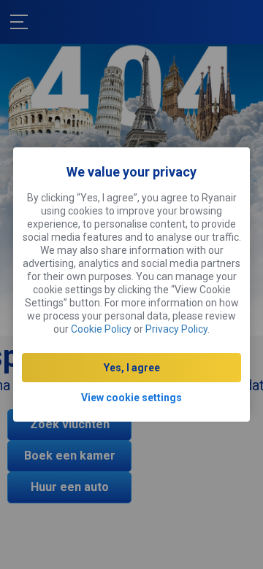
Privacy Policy (176, 329)
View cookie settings (131, 397)
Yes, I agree (132, 367)
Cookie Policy (101, 329)
